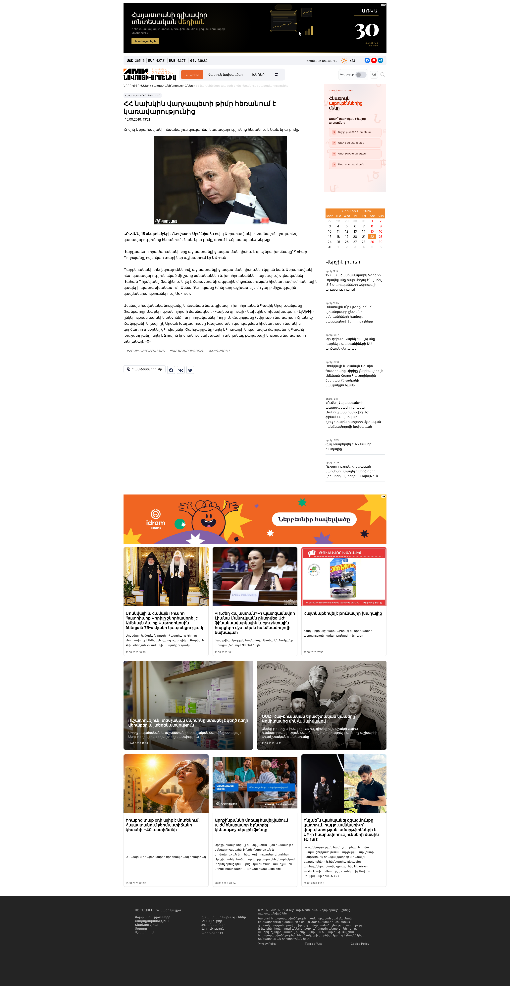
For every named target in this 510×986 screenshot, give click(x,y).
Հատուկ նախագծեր (225, 75)
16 (380, 231)
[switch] (361, 75)
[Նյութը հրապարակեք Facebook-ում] (171, 370)
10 (330, 231)
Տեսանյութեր (211, 921)
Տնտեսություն (146, 925)
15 (372, 231)
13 (355, 231)
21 (363, 237)
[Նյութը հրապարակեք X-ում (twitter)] (190, 370)
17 (330, 237)
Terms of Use (314, 943)
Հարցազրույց (212, 932)
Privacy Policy (267, 943)
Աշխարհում (144, 932)
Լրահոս (192, 75)
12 (346, 231)
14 (364, 231)
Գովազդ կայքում (169, 910)
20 (355, 237)
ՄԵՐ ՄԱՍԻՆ (144, 910)
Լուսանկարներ (213, 925)
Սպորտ (141, 928)
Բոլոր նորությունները (152, 917)
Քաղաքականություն (152, 921)
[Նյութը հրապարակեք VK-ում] (180, 370)
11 (338, 231)
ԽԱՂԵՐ (258, 75)
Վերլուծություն (213, 928)
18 (338, 237)
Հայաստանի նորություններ (142, 95)
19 (346, 237)
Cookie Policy (360, 943)
